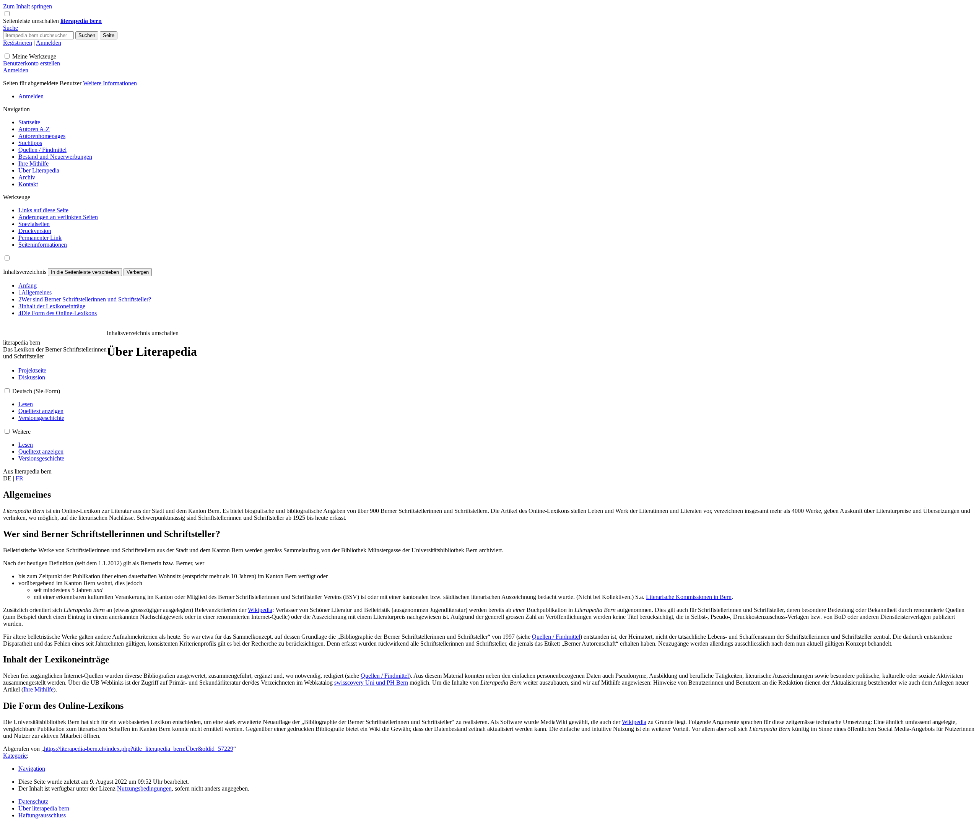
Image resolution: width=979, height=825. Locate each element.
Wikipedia (260, 610)
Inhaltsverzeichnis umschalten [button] (143, 333)
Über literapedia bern (43, 808)
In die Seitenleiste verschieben (85, 272)
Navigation (31, 768)
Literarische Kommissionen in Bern (689, 597)
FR (19, 478)
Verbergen (138, 272)
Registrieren (17, 42)
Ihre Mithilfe (38, 689)
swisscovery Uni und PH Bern (371, 682)
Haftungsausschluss (42, 815)
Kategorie (15, 755)
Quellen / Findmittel (556, 636)
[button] (31, 21)
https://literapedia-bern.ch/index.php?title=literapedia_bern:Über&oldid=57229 (138, 748)
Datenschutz (33, 801)
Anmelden (48, 42)
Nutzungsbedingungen (144, 788)
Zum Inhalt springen (27, 6)
